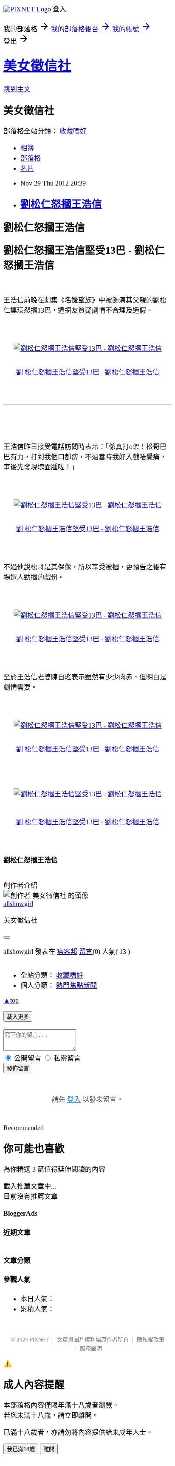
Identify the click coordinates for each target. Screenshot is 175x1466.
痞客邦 (67, 951)
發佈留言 (18, 1068)
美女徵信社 (37, 65)
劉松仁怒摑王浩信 (61, 204)
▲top (11, 1000)
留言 (86, 951)
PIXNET (39, 1339)
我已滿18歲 (21, 1449)
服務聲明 (91, 1348)
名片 (27, 168)
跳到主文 (17, 89)
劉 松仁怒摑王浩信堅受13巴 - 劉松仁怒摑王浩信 (87, 372)
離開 (48, 1449)
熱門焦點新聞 (76, 985)
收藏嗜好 (73, 131)
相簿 (27, 148)
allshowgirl (18, 903)
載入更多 (18, 1017)
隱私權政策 (150, 1339)
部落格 (30, 158)
